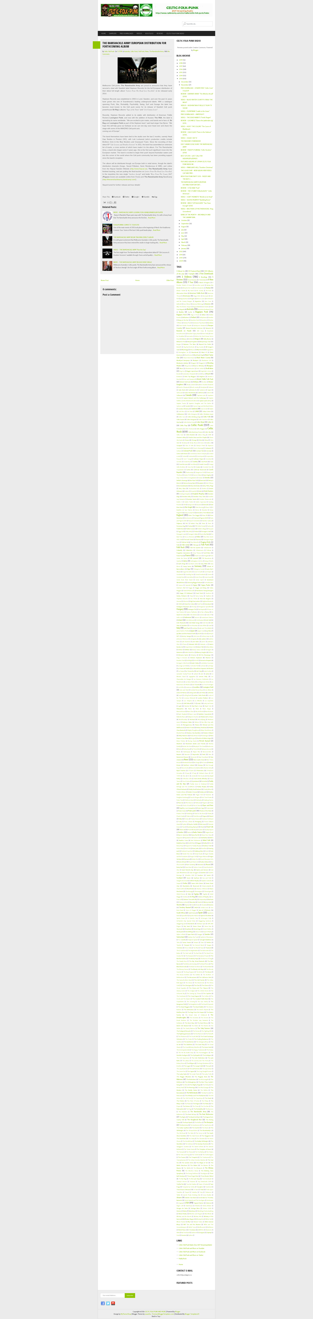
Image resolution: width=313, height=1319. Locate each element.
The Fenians (196, 1031)
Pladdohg (189, 813)
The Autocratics (204, 950)
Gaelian (179, 561)
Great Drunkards (201, 574)
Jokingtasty (193, 639)
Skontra (179, 905)
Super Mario (191, 934)
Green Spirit (200, 580)
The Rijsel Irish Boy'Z (194, 1117)
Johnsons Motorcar (182, 639)
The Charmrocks (199, 983)
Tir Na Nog (182, 1179)
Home (137, 280)
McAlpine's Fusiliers (193, 717)
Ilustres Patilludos (191, 612)
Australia (127, 51)
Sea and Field (206, 878)
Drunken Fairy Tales (199, 496)
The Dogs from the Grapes (195, 1012)
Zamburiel (194, 1232)
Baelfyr (190, 312)
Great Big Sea (189, 574)
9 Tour (190, 282)
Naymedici (195, 754)
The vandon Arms (187, 1163)
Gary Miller (204, 564)
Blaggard (193, 363)
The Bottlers (196, 975)
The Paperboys (198, 1098)
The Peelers (180, 1101)
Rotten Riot (195, 859)
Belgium (197, 339)
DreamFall (194, 491)
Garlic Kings (181, 564)
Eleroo (197, 510)
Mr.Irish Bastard (204, 741)
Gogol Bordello (187, 572)
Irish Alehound (190, 620)
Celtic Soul (180, 435)
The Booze (208, 972)
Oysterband (195, 781)
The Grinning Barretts (183, 1050)
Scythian (196, 878)
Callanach (180, 395)
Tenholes (179, 948)
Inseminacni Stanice (207, 617)
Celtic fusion (180, 419)
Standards (191, 924)
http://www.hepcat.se (139, 169)
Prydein (184, 824)
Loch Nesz (202, 693)
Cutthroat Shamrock (199, 470)
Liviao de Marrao (182, 693)
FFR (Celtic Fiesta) (200, 526)
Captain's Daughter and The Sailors (200, 403)
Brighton (202, 376)
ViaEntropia (189, 1206)
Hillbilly (180, 604)
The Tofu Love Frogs (184, 1155)
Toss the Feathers (191, 1184)
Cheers (187, 440)
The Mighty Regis (195, 1085)
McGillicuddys (183, 719)
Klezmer (208, 658)
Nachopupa (186, 752)
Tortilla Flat (180, 1184)
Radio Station (197, 832)
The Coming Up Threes (194, 993)
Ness (210, 754)
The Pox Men (205, 1106)
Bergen (179, 344)
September (185, 223)
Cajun (209, 390)
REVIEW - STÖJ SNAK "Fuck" (190, 188)
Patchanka (199, 800)
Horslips (194, 607)
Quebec (181, 832)
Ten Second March (198, 945)
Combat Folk (200, 451)
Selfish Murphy (194, 881)
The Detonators (189, 1009)
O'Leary (187, 773)
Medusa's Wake (187, 722)
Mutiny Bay (186, 749)
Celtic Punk (134, 51)
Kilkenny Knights (201, 652)
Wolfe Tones (192, 1227)
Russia (208, 864)
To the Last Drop (194, 1179)
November (184, 85)
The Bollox (199, 972)
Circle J (208, 443)
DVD (184, 504)
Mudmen (179, 744)
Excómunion (188, 518)
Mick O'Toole (190, 727)
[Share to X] (113, 202)
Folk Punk (141, 51)
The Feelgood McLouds (183, 1031)
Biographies (209, 350)
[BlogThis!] (110, 202)
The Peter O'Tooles (193, 1101)
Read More (151, 218)
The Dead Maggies (184, 1007)
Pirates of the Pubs (205, 811)
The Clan (197, 985)
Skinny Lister (207, 902)
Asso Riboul (186, 304)
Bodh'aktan (209, 368)
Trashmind (208, 1187)
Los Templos (188, 701)
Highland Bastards (207, 601)
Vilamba (197, 1206)
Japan (193, 631)
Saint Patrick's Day (187, 870)
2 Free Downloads (206, 273)
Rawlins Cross (183, 840)
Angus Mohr (197, 296)
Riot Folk (187, 848)
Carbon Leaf (180, 406)
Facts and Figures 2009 (201, 518)
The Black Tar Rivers (195, 966)
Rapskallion (187, 838)
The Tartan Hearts (189, 1149)
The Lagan (187, 1066)
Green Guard (208, 577)
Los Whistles (198, 701)
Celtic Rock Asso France (195, 432)
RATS (211, 838)
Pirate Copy (200, 808)
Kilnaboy (193, 655)
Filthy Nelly (189, 531)
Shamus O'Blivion (202, 889)
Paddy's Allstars (181, 792)
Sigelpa (196, 894)
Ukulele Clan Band (190, 1197)
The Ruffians (198, 1122)
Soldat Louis (204, 907)
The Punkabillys (198, 1109)
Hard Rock (199, 593)
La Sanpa (181, 671)
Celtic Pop (183, 425)
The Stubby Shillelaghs (201, 1141)
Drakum (186, 491)
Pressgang (198, 821)
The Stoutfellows (188, 1141)
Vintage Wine (195, 1208)
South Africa (181, 913)
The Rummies (183, 1125)
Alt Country (199, 290)
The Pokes (205, 1103)
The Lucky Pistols (194, 1074)
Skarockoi (192, 902)
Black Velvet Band (189, 358)
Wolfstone (210, 1227)
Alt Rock (208, 290)
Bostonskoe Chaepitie (188, 374)
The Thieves (189, 1152)
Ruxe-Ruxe (188, 867)
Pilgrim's (204, 803)
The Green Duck (206, 1047)
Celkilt (197, 411)
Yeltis (178, 1232)
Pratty (180, 821)
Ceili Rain (190, 411)
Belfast (191, 339)
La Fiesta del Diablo (184, 668)
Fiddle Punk (180, 529)
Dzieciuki (205, 504)
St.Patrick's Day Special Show (186, 921)
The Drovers (204, 1018)
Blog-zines (188, 366)
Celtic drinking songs (194, 417)
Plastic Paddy (181, 816)
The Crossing (191, 1001)
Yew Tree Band (185, 1232)
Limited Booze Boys (197, 690)
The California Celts (205, 977)
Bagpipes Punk (201, 312)
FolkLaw (208, 550)
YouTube (113, 1303)
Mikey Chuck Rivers (206, 730)
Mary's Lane (192, 714)
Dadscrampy (190, 472)
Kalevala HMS (193, 644)
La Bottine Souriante (207, 663)
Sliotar (198, 905)
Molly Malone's (183, 735)
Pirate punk (192, 811)
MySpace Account (206, 749)
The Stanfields (181, 1138)
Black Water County (203, 358)
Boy (203, 374)
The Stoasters (201, 1138)
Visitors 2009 (207, 1208)
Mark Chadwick (182, 714)
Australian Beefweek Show (205, 309)
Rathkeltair (204, 838)
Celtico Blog (201, 435)
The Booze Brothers (183, 975)
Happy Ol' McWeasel (186, 593)
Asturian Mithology (197, 304)
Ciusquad (179, 445)
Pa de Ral (204, 781)
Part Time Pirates (206, 797)
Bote (198, 374)
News (147, 51)
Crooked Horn (207, 467)
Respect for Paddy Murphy (193, 846)
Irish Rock (206, 623)
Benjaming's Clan (205, 341)
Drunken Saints (191, 499)
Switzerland (180, 937)
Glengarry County (199, 569)
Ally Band (191, 290)
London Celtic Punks (199, 695)
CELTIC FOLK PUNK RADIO (175, 33)
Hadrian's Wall (181, 588)
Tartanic (196, 942)
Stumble (146, 197)
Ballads (193, 317)
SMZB (196, 907)
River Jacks (195, 848)
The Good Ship (200, 1044)
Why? (189, 1222)
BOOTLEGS (149, 33)
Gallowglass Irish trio (196, 561)
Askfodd (179, 304)
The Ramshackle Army (156, 51)
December (184, 82)
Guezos (180, 585)
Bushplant (204, 387)
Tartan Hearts (186, 942)
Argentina (198, 301)
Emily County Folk (189, 513)
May (182, 236)
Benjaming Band (192, 341)
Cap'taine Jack (201, 395)
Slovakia (204, 905)
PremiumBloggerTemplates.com (163, 1314)
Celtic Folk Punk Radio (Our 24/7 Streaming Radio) (195, 1245)
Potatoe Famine (195, 819)
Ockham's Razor (204, 773)
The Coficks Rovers (203, 991)
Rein (210, 843)
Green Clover (199, 577)
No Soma (204, 762)
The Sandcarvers (195, 1125)
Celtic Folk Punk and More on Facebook (192, 1252)
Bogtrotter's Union (206, 371)
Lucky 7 (199, 703)
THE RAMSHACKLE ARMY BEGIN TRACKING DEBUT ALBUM (133, 237)
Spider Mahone (194, 915)
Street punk (180, 932)
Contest (184, 456)
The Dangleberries (193, 1004)
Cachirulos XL (192, 390)
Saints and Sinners (202, 870)
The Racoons (209, 1109)
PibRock (197, 803)
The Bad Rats (197, 953)
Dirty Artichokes (195, 486)
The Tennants (180, 1152)
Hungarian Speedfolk (205, 607)
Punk (202, 827)
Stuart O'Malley (207, 932)
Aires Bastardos (199, 288)
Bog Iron (182, 371)
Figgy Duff (181, 531)
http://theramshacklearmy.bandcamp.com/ (119, 179)
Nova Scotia (185, 768)
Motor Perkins (181, 741)
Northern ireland (189, 765)
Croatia (198, 467)
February (184, 245)
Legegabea (192, 676)
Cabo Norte (181, 390)
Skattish (199, 902)
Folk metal (185, 545)
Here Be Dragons (205, 598)
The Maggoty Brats (201, 1077)
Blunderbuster (190, 368)
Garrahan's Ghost (193, 564)
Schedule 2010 (189, 875)
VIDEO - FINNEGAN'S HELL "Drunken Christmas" (197, 167)
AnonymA (205, 296)
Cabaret (211, 387)
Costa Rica (187, 461)
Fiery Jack (210, 529)
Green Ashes (189, 577)
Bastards (208, 328)
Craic (211, 461)
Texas (201, 948)
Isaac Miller (203, 625)
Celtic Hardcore (203, 419)
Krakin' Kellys (195, 663)
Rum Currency (190, 864)
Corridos (179, 461)
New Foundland (203, 757)
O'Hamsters (199, 770)
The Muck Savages (203, 1087)
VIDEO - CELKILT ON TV (189, 138)
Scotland (180, 878)
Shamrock (196, 886)
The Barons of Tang (206, 958)
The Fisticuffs (209, 1034)
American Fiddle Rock (197, 293)
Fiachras (209, 526)
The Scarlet (195, 1128)
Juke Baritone (186, 641)
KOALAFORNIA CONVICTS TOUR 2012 (126, 225)
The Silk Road (181, 1133)
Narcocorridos (207, 752)
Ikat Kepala (201, 609)
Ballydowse (203, 317)
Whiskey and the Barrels (184, 1216)
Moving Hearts (192, 741)
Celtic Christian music (206, 414)
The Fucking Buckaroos (201, 1039)
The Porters (186, 1106)
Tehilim (208, 942)
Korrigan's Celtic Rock (183, 663)
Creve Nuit (191, 467)
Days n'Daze (180, 478)
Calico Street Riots (190, 393)
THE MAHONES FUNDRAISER (191, 141)
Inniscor (197, 617)
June (182, 233)
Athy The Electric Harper (184, 307)
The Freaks (188, 1039)
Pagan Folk (199, 795)
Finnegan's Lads (181, 534)
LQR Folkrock (187, 703)
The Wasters (204, 1165)
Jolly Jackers (202, 639)
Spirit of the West (206, 915)
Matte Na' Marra (181, 717)
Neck (203, 754)
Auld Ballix (205, 307)
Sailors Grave (198, 867)
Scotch (209, 875)
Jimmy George (186, 636)
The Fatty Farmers (203, 1028)
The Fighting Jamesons (184, 1034)
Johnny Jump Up (207, 636)
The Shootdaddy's (205, 1130)
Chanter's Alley (181, 437)
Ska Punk (210, 899)
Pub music (203, 824)
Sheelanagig (189, 891)
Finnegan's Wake (193, 534)
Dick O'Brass (209, 483)
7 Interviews (202, 280)
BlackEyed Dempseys (183, 360)
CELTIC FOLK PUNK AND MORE (155, 1311)
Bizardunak (194, 352)
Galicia (185, 561)
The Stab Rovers (194, 1136)
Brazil (208, 374)
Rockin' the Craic (188, 854)
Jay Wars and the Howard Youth (186, 633)
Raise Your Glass (207, 835)
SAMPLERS (113, 33)
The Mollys (206, 1085)
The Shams (205, 1128)
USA (187, 1203)
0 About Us (181, 271)
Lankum (196, 674)
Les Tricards (195, 684)
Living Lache (193, 693)
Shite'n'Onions (181, 894)
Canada (188, 395)
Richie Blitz (180, 848)
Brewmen (179, 376)
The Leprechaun (207, 1069)
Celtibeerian (180, 414)
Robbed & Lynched (187, 851)
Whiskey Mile (197, 1216)
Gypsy (195, 585)
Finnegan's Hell (206, 531)
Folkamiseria (199, 550)
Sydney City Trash (193, 937)
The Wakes (193, 1165)
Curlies (188, 470)
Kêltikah (180, 650)
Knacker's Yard (181, 660)
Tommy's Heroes (182, 1181)
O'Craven (191, 770)
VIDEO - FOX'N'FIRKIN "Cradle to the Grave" (195, 111)
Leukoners (189, 687)
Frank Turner (198, 556)
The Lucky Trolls (207, 1074)
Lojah (180, 695)
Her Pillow (193, 598)
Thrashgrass (204, 1173)
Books (178, 374)
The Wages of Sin (202, 1163)
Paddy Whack (208, 789)
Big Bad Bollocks (189, 347)
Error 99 (205, 515)
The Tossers (182, 1157)
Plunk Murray (197, 816)
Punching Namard (192, 827)
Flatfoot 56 (184, 542)
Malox (190, 709)
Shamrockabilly (206, 886)
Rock (206, 851)
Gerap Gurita (187, 566)
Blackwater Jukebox (182, 363)
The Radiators (183, 1112)
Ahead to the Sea (188, 288)
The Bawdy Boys (182, 961)
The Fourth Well (193, 1036)
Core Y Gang (187, 459)
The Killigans (191, 1063)
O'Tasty (194, 773)
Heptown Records (182, 598)
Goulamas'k (180, 574)
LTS (194, 703)
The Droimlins (194, 1018)
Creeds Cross (203, 464)
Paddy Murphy (201, 787)
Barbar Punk (187, 323)
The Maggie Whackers (184, 1077)
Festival (190, 526)
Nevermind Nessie (182, 757)
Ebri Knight (188, 507)
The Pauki (208, 1098)
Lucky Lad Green (208, 703)
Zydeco (191, 1235)
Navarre (179, 754)
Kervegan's (208, 650)
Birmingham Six (183, 352)
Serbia (185, 883)
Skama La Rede (183, 902)
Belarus (184, 339)
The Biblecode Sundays (190, 964)
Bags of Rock (195, 315)
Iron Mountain (193, 625)
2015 (180, 72)
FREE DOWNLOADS (126, 33)
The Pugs (189, 1109)
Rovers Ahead (182, 862)
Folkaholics (189, 550)
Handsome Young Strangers (204, 590)
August (183, 227)
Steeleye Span (201, 924)
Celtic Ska (208, 432)
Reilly (205, 843)
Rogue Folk (193, 856)
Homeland (208, 604)
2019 (180, 60)
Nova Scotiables (195, 768)
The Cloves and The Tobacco (198, 988)
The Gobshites (187, 1044)
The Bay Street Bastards (196, 961)
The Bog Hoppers (188, 972)
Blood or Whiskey (198, 366)
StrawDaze (188, 929)
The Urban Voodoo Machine (197, 1160)
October (184, 220)
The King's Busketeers (203, 1063)
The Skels (191, 1133)
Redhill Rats (191, 843)
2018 (181, 63)
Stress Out (198, 932)
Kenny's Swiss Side (197, 650)
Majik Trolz (208, 706)
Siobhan (185, 897)
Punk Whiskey (192, 829)
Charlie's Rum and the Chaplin (197, 437)
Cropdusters (180, 470)
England (180, 515)
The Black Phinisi (204, 964)
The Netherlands (192, 1093)
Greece (209, 574)
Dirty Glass (182, 488)
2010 (181, 258)
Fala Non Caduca (207, 521)
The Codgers (191, 991)
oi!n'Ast (193, 776)
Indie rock (180, 617)
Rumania (200, 864)
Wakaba (179, 1211)
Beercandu (189, 336)
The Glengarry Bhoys (202, 1042)
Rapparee (180, 838)
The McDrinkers (191, 1079)
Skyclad (187, 905)
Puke (183, 827)
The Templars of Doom (204, 1149)
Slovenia (210, 905)
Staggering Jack (181, 924)
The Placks (188, 1103)
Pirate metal (209, 808)
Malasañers (180, 709)
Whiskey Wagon (189, 1219)
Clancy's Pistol (200, 445)
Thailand (208, 948)
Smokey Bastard (185, 907)
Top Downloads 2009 (205, 1181)
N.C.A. (178, 752)
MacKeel (186, 706)
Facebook (116, 197)
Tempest (186, 945)
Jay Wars (208, 631)
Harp (191, 596)
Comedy (208, 451)
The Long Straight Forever (204, 1071)
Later (201, 674)
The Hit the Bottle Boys (185, 1052)
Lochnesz (210, 693)
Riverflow (204, 848)
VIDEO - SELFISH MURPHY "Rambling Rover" (196, 200)
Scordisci (200, 875)
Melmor (197, 722)
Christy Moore (193, 443)
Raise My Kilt (195, 835)
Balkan (204, 315)
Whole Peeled (181, 1222)
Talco (178, 942)
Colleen (179, 451)
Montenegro (204, 735)
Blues (181, 368)
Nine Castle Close (198, 760)
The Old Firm (187, 1098)
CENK (209, 435)
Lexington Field (208, 687)
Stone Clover (197, 926)
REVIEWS (160, 33)
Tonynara (192, 1181)
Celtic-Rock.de (190, 435)
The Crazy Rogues (193, 996)
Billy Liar (192, 350)
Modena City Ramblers (194, 733)
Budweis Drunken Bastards (205, 384)
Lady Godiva (208, 671)
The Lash (208, 1066)
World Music (182, 1230)
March (183, 242)
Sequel (179, 883)
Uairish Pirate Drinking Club (192, 1195)
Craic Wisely (193, 464)
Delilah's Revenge (182, 480)
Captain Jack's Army (205, 401)
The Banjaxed (190, 956)
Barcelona (210, 323)
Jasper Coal (201, 631)
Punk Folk (210, 827)
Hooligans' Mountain (183, 607)
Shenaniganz (208, 891)
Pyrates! (200, 829)
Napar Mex (196, 752)
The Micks (185, 1085)
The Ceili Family (199, 980)
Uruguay (180, 1203)
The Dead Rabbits (198, 1007)
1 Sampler (191, 274)
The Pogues (196, 1103)
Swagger (199, 934)
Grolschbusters (208, 582)
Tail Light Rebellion (205, 940)
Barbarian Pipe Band (199, 323)
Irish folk (208, 620)
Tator (202, 942)
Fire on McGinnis (189, 537)
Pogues (204, 816)
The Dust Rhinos (202, 1023)
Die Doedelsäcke (183, 486)
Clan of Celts (189, 445)
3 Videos (187, 276)
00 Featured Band (194, 271)
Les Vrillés (181, 687)
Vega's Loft (180, 1206)
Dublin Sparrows (201, 502)
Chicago (194, 440)
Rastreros (196, 838)
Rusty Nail (180, 867)
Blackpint (195, 360)
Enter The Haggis (193, 515)
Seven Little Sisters (197, 883)
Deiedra (207, 478)
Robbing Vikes (199, 851)
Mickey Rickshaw (201, 727)
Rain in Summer (183, 835)
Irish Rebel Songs (194, 623)
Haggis (190, 588)
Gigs (188, 569)
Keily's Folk (200, 647)
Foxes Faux (180, 556)
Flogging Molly (205, 542)
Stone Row (207, 926)
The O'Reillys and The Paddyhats (195, 1095)
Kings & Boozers (182, 658)
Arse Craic (208, 301)
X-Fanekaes (192, 1230)
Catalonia (194, 409)
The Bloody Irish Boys (197, 969)
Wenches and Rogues (195, 1214)
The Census (188, 983)
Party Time (180, 800)
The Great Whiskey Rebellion (191, 1047)
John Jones (196, 636)
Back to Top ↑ (156, 1316)
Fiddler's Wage (201, 529)
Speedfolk (185, 915)
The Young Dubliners (192, 1173)
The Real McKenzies (206, 1114)
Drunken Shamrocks (205, 499)
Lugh (179, 706)
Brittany (196, 382)
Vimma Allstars (207, 1206)
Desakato (200, 483)
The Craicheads (181, 996)
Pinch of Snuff (187, 805)
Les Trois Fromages (207, 684)
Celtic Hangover (191, 419)
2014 (180, 75)
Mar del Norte (199, 711)
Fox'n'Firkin (206, 553)
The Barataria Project (202, 956)
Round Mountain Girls (206, 859)
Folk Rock (180, 547)
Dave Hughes (207, 475)
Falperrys (179, 523)
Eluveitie (204, 510)
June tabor (195, 641)
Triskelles (194, 1192)
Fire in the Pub (204, 534)
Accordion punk (199, 285)
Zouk (178, 1235)
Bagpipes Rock (182, 315)
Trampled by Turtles (188, 1187)
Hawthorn (209, 596)
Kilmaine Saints (183, 655)
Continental (191, 456)
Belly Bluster (207, 339)
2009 (181, 261)
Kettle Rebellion (189, 652)
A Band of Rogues (204, 282)
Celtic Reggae (200, 429)
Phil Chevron (189, 803)
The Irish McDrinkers (198, 1058)
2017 (180, 66)
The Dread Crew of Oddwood (196, 1015)
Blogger (195, 50)
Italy (178, 628)
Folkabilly (179, 550)
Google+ (136, 197)
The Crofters (205, 996)
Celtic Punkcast (189, 429)
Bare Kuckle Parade (185, 325)
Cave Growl (204, 409)
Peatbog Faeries (208, 800)
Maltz (197, 709)
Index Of (209, 615)
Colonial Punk (187, 451)
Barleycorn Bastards (200, 325)
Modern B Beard (208, 733)
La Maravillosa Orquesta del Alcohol (202, 668)
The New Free (205, 1093)
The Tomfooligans (207, 1155)
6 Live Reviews (192, 280)
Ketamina (180, 652)
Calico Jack (180, 393)
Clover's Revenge (198, 448)
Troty (201, 1192)
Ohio (184, 776)
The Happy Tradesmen (198, 1050)
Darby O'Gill (187, 475)
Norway (200, 765)
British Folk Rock (185, 382)
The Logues (190, 1071)
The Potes (195, 1106)
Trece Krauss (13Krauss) (184, 1189)
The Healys (210, 1050)
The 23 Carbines (181, 950)
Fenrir (209, 523)
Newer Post (105, 280)
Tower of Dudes (203, 1184)
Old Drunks (201, 776)
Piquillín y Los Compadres (187, 808)
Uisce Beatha (207, 1195)
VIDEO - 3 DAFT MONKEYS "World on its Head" (197, 197)
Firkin (198, 537)
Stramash (180, 929)
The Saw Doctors (207, 1125)
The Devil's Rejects (202, 1009)
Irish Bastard (200, 620)
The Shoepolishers (191, 1130)
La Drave (203, 666)
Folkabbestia (207, 547)
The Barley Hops (193, 958)
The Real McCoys (190, 1114)
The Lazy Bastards (182, 1069)
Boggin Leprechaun (192, 371)
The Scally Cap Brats (183, 1128)
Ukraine (179, 1197)
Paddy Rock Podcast (195, 789)
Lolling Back (187, 695)
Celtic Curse (182, 417)
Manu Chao (190, 711)
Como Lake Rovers (182, 453)
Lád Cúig (198, 671)
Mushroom (210, 746)
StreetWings (189, 932)
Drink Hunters (208, 491)
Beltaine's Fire (181, 341)
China (206, 440)
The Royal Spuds (187, 1122)
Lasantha (148, 1314)
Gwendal (188, 585)
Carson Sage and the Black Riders (203, 406)
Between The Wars (189, 344)
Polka (180, 819)
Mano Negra (207, 709)
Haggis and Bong (200, 588)
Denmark (203, 480)
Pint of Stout (197, 805)
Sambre (203, 872)
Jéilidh (199, 633)
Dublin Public (188, 502)
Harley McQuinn (182, 596)
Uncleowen (210, 1200)
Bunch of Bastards (183, 387)
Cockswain (208, 448)
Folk (178, 545)
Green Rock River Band (184, 580)
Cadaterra (202, 390)
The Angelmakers (193, 950)
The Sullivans (189, 1144)
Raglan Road (209, 832)
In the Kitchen (193, 615)
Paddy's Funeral (192, 792)
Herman (179, 601)
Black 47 (204, 352)
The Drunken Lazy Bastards (199, 1020)
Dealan (200, 478)
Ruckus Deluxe (204, 862)
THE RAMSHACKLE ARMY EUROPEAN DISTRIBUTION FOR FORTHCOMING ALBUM (134, 44)
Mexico (197, 725)
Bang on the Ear (183, 320)
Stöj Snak (187, 926)
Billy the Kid (200, 350)
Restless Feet (207, 846)
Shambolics (186, 886)
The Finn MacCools (198, 1034)
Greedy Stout (180, 577)
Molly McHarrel (194, 735)
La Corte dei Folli (194, 666)
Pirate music (182, 811)
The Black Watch (207, 966)
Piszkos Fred (180, 813)
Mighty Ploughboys (193, 730)
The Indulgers (207, 1055)
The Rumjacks (208, 1122)
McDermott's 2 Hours (207, 717)
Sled (192, 905)
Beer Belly (205, 333)
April (182, 239)
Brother (204, 382)
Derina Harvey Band (190, 483)
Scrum (189, 878)
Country (195, 461)
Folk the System (195, 547)
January (183, 248)
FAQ (186, 523)
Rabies (189, 832)
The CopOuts (207, 993)
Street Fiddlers (207, 929)
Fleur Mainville (194, 542)
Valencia (208, 1203)
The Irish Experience (183, 1058)
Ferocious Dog (181, 526)
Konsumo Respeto (205, 660)
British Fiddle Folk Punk (205, 379)
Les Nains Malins (190, 682)
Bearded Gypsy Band (193, 333)
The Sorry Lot (200, 1133)
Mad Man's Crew (197, 706)
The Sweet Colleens (197, 1146)
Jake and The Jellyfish (205, 628)
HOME (103, 33)
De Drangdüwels (191, 478)
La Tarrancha (190, 671)
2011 (180, 255)
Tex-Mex (195, 948)
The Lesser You (181, 1071)
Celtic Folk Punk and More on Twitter (191, 1255)
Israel (210, 625)
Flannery (198, 539)
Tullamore (208, 1192)
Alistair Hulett (181, 290)
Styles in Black (181, 934)
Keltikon (187, 650)
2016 (180, 69)
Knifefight (189, 660)
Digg (155, 197)
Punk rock (182, 829)
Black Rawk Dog (198, 355)
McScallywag (201, 719)
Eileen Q (207, 507)
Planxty (209, 813)
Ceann (211, 409)
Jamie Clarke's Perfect (183, 631)
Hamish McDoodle (188, 590)
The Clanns (205, 985)
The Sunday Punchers (201, 1144)
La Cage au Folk (182, 666)
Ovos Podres (186, 781)
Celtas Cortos (206, 411)
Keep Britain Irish (190, 647)
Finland (196, 531)
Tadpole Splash (193, 940)
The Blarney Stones (182, 969)
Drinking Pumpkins (184, 494)
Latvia (207, 674)
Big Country (199, 347)
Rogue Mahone (203, 856)
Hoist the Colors (189, 604)
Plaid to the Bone (199, 813)
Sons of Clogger (191, 910)
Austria (181, 312)
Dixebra (204, 488)
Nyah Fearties (181, 770)
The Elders (194, 1026)
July (182, 230)
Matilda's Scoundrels (204, 714)
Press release (188, 821)
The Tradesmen (204, 1157)
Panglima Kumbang (182, 797)
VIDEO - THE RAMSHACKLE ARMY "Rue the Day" (129, 250)
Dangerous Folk (200, 472)
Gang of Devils (209, 561)
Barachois (204, 320)
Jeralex (205, 633)
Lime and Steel (184, 690)
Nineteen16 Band (187, 762)
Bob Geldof (200, 368)
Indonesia (187, 617)
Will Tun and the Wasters (192, 1224)
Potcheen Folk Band (207, 819)
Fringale (206, 556)
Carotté (187, 406)
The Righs (182, 1117)
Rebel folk (206, 840)
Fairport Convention (194, 521)
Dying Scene (191, 504)
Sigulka (205, 894)
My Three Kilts (195, 749)
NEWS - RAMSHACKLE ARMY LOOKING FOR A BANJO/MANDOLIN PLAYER (138, 212)
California (201, 393)
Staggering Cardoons (204, 921)
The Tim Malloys (200, 1152)
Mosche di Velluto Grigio (204, 738)
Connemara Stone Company (198, 453)
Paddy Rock (182, 1258)
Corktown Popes (198, 459)
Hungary (180, 609)
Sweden (207, 934)
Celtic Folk (206, 417)
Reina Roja (180, 846)
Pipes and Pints (208, 805)
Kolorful (196, 660)
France (187, 555)
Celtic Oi (210, 422)
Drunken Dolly (186, 496)
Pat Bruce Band (189, 800)
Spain (200, 912)
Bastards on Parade (184, 331)
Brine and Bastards (189, 379)
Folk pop (195, 545)
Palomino (208, 795)
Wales (185, 1211)
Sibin (189, 894)
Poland (211, 816)
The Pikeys (205, 1101)
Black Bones (188, 355)
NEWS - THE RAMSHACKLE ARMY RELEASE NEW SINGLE (132, 262)
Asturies (208, 304)
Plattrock (189, 816)
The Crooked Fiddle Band (200, 999)
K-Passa (184, 644)
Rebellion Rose (181, 843)
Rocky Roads (198, 854)
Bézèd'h (179, 347)
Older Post (170, 280)
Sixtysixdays (202, 899)
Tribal (202, 1189)
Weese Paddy (182, 1214)
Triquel (187, 1192)
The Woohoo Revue (191, 1171)
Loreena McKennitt (189, 698)
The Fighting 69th (206, 1031)
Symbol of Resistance (206, 937)
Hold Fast (200, 604)
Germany (197, 566)
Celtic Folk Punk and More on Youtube (191, 1248)
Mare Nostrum (209, 711)
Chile (200, 440)
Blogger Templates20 (192, 1314)
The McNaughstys (190, 1082)
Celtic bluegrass (192, 414)
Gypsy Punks (205, 585)
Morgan (193, 738)
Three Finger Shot (192, 1176)
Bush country (195, 387)
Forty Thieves (197, 553)
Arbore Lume (200, 299)
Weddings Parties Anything (205, 1211)
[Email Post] (104, 202)
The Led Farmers (194, 1069)
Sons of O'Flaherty (204, 910)
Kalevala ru (203, 644)
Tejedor (179, 945)
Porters (186, 819)
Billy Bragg (185, 350)
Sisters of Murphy (203, 897)
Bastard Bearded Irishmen (194, 328)
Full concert (194, 558)
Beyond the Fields (205, 344)
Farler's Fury (194, 523)
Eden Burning (200, 507)
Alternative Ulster (182, 293)
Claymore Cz (187, 448)
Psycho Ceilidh (193, 824)
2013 (180, 79)
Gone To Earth (198, 572)
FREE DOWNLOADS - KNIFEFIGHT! (192, 114)
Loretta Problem (203, 698)
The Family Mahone (189, 1028)
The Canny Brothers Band (184, 980)
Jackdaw (194, 628)
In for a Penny (204, 612)
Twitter (126, 197)
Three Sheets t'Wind (207, 1176)
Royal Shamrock (193, 862)
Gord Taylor (208, 572)
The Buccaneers (191, 977)
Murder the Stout (187, 746)
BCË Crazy (200, 331)
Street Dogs (197, 929)
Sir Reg (192, 897)
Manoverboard (181, 711)
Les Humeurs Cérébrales (201, 679)
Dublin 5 (179, 502)
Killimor (211, 652)
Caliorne (209, 393)
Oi (188, 776)
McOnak (192, 719)
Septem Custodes (206, 881)
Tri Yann (196, 1189)
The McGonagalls (203, 1079)
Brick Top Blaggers (190, 376)
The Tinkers (209, 1152)
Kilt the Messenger (205, 655)
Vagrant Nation (198, 1203)
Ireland (180, 620)
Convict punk (200, 456)
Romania (187, 859)
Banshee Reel (195, 320)
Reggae (199, 843)
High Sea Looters (195, 601)
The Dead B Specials (207, 1004)
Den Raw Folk (194, 480)
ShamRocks (190, 889)
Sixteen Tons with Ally (190, 899)
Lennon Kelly (203, 676)
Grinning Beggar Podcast (194, 582)
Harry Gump (199, 596)
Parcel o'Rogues (195, 797)
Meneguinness (187, 725)
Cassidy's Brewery (183, 409)
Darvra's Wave (197, 475)
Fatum (203, 523)
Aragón (192, 299)
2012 (180, 251)
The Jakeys (185, 1061)
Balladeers (186, 317)
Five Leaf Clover (188, 539)
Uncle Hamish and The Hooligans (195, 1200)
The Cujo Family (202, 1001)
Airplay (208, 288)
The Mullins (204, 1090)
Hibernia (185, 601)
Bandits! (210, 317)
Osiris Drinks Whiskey (200, 778)
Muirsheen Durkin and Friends (195, 744)
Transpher (199, 1187)
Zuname (183, 1235)
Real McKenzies (195, 840)
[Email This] (108, 202)
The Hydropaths (195, 1055)
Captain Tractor (181, 403)
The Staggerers (206, 1136)
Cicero (202, 443)
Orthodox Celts (187, 778)
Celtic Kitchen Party (189, 422)
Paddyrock (203, 792)
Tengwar (209, 945)
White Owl (209, 1219)
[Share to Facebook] (115, 202)
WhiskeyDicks (200, 1219)
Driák (199, 491)
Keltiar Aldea (209, 647)
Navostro (187, 754)
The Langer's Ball (198, 1066)
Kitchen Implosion (196, 658)
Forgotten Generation (183, 553)
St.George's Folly (206, 918)
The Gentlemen (189, 1042)
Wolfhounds (201, 1227)
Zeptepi (209, 1232)
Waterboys (192, 1211)
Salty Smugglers (194, 872)
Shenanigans (198, 891)
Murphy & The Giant (199, 746)
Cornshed (209, 459)
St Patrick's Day (193, 918)
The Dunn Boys (190, 1023)
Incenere (201, 615)
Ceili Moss (182, 411)
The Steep (191, 1138)
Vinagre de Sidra (182, 1208)
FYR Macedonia (207, 558)
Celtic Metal (200, 422)
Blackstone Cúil (206, 360)
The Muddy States (191, 1090)
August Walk (196, 307)
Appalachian (184, 299)
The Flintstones (182, 1036)
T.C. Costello (182, 940)
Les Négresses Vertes (203, 682)
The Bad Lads (187, 953)
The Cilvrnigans (187, 985)
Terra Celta (188, 948)
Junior (203, 641)
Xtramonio (209, 1230)
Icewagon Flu (192, 609)
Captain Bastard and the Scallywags (194, 398)
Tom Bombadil (207, 1179)
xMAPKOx (201, 1230)
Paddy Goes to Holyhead (198, 784)
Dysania (199, 504)
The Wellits (187, 1168)
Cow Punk (204, 461)
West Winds (208, 1214)
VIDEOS (139, 33)
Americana (186, 296)
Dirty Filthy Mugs (208, 486)
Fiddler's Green (190, 529)
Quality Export (209, 829)
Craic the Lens (183, 464)
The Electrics (205, 1026)
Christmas (184, 443)
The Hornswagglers (202, 1052)
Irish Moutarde (181, 623)
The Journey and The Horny (200, 1061)
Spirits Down (181, 918)
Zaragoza (201, 1232)
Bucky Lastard (191, 384)
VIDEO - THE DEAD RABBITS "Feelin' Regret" (196, 117)
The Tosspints (193, 1157)
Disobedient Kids (194, 488)
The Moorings (190, 1087)
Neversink (194, 757)
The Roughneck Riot (194, 1120)
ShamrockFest (181, 889)
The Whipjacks (197, 1168)
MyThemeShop (126, 1314)
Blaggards (202, 363)
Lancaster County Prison (184, 674)
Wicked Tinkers (198, 1222)
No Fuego (197, 762)
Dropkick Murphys (198, 494)
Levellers (197, 687)
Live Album (208, 690)
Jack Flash (187, 628)
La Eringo (210, 666)
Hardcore (209, 593)
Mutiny (180, 749)
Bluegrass (210, 366)
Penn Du (180, 803)
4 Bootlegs (203, 277)
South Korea (192, 913)
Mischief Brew (181, 733)
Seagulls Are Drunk (182, 881)
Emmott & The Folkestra (203, 513)
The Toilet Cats (196, 1155)
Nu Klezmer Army (207, 768)
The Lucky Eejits (182, 1074)
